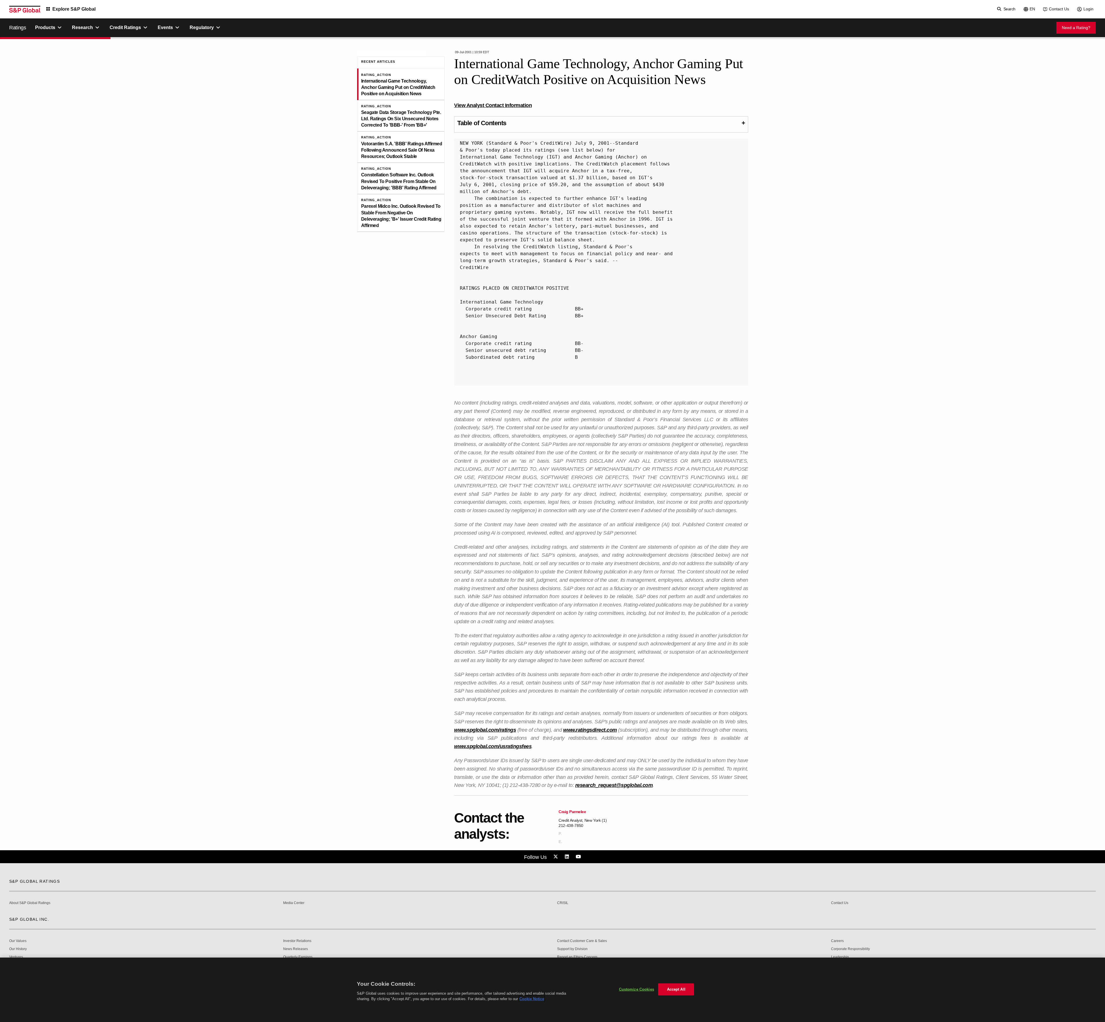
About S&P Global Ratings (29, 903)
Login (1088, 9)
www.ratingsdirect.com (590, 730)
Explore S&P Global (74, 9)
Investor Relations (297, 941)
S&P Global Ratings (34, 881)
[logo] (24, 9)
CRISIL (562, 903)
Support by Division (572, 949)
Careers (837, 941)
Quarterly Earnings (298, 957)
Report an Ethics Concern (577, 957)
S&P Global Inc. (29, 919)
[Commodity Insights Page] (556, 857)
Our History (18, 949)
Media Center (293, 903)
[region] (552, 990)
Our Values (17, 941)
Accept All (676, 989)
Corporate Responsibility (850, 949)
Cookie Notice (531, 999)
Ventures (16, 957)
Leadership (840, 957)
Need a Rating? (1076, 27)
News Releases (295, 949)
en (1032, 9)
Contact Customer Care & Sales (582, 941)
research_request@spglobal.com (614, 785)
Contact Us (1059, 9)
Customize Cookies (636, 989)
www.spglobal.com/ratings (485, 730)
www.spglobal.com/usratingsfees (492, 746)
